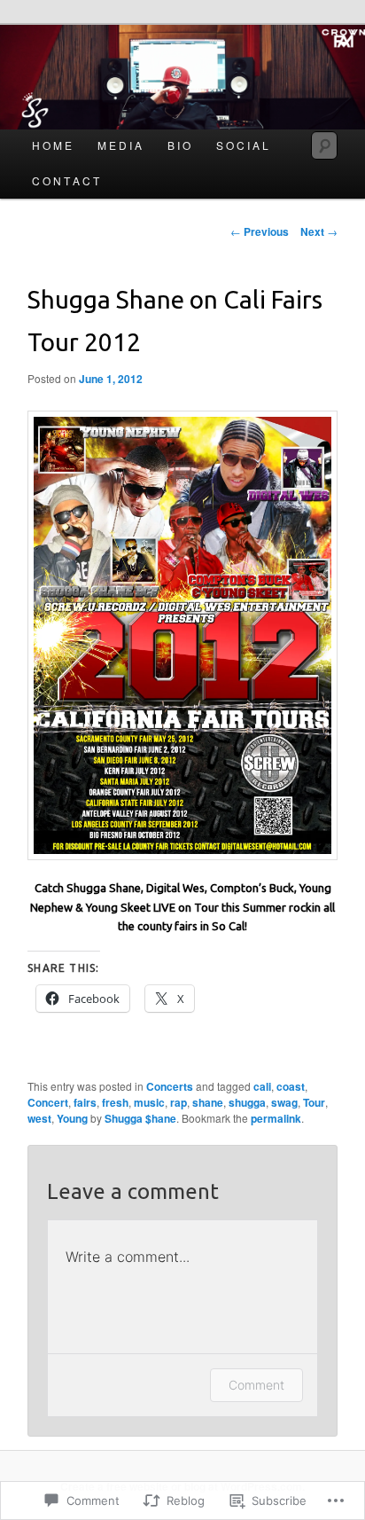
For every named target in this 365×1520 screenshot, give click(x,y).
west (39, 1118)
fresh (115, 1102)
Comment (256, 1384)
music (149, 1102)
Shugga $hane (140, 1118)
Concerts (169, 1086)
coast (290, 1086)
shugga (247, 1102)
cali (262, 1086)
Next (319, 231)
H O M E (52, 145)
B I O (178, 145)
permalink (276, 1118)
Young (72, 1118)
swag (284, 1102)
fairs (85, 1102)
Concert (47, 1102)
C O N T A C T (65, 180)
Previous (259, 231)
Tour (314, 1102)
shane (207, 1102)
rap (178, 1102)
